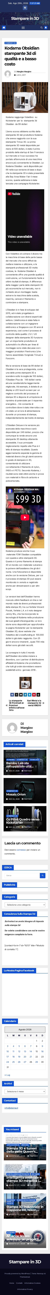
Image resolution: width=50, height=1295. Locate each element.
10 (8, 1051)
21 (31, 1056)
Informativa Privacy (25, 1289)
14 (31, 1051)
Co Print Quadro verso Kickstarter (22, 821)
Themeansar (25, 1277)
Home (11, 1283)
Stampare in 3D (25, 18)
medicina (25, 1145)
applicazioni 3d (13, 1145)
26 (19, 1062)
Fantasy (28, 771)
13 (25, 1051)
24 (7, 1062)
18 (13, 1056)
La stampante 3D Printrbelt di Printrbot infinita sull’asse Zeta (16, 705)
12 (19, 1051)
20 (25, 1056)
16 (42, 1051)
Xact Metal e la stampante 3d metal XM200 (34, 703)
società (10, 1203)
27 (25, 1062)
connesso (21, 850)
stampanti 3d (10, 43)
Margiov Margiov (24, 71)
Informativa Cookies (32, 1283)
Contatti (19, 1283)
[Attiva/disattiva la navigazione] (23, 27)
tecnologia (34, 759)
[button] (42, 27)
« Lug (7, 1075)
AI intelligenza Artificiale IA (18, 1174)
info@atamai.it (11, 1108)
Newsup (40, 1273)
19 (19, 1056)
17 (8, 1056)
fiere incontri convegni (26, 1200)
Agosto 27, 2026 (17, 1156)
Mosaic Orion (16, 794)
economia (10, 759)
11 (13, 1051)
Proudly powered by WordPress (18, 1273)
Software (35, 1174)
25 (13, 1062)
